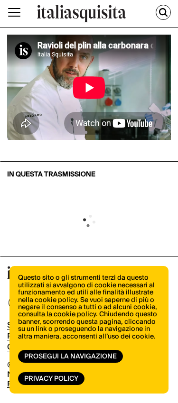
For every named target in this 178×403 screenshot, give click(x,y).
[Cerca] (163, 12)
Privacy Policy (51, 379)
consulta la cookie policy (57, 314)
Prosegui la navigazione (70, 356)
